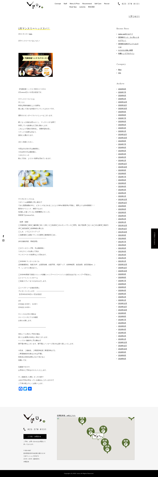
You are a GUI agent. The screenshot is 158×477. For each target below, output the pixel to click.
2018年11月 (122, 346)
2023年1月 (122, 196)
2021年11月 (122, 229)
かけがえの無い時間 (125, 50)
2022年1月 (122, 222)
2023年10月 (122, 167)
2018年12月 (122, 342)
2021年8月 (122, 238)
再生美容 (91, 7)
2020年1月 (122, 300)
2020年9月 (122, 274)
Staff (65, 4)
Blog (119, 70)
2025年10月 (122, 108)
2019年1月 (122, 339)
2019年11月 (122, 307)
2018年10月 (122, 349)
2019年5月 (122, 326)
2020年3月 (122, 294)
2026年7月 (122, 92)
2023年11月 (122, 164)
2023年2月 (122, 193)
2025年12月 (122, 102)
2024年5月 (122, 151)
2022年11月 (122, 203)
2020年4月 (122, 290)
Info (30, 34)
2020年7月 (122, 281)
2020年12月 (122, 264)
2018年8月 (122, 355)
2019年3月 (122, 333)
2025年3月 (122, 128)
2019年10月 (122, 310)
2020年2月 (122, 297)
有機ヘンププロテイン (126, 53)
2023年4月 (122, 186)
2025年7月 (122, 118)
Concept (58, 4)
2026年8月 (122, 89)
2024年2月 (122, 157)
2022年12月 (122, 199)
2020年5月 (122, 287)
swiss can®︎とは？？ (125, 34)
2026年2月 (122, 99)
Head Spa (73, 7)
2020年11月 (122, 268)
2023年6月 (122, 180)
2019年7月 (122, 320)
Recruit (106, 4)
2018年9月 (122, 352)
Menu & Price (75, 4)
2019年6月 (122, 323)
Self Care (97, 4)
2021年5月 (122, 248)
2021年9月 (122, 235)
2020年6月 (122, 284)
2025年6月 (122, 121)
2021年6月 (122, 245)
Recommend (87, 4)
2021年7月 (122, 242)
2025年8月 (122, 115)
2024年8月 (122, 141)
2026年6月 (122, 95)
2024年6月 (122, 147)
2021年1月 (122, 261)
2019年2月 (122, 336)
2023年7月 (122, 177)
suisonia (82, 7)
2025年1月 (122, 131)
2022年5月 (122, 212)
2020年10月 (122, 271)
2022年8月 (122, 206)
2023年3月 (122, 190)
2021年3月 (122, 255)
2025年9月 (122, 112)
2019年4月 (122, 329)
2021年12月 (122, 225)
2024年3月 (122, 154)
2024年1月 (122, 160)
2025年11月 (122, 105)
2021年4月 (122, 251)
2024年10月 (122, 138)
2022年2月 (122, 219)
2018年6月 (122, 359)
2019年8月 (122, 316)
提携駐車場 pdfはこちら (66, 415)
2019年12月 (122, 303)
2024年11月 (122, 134)
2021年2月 (122, 258)
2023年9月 (122, 170)
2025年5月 (122, 125)
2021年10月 (122, 232)
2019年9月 (122, 313)
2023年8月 (122, 173)
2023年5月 (122, 183)
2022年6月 (122, 209)
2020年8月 (122, 277)
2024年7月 (122, 144)
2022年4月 (122, 216)
